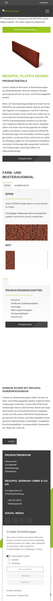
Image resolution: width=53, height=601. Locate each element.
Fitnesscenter (11, 461)
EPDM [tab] (7, 186)
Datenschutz (23, 595)
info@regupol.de (15, 504)
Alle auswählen (25, 569)
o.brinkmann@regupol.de (16, 375)
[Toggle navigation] (47, 11)
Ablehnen (25, 576)
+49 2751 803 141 (13, 371)
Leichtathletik (11, 465)
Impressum (11, 595)
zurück (11, 441)
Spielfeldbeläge (12, 468)
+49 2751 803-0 (14, 500)
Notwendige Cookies (21, 556)
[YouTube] (15, 520)
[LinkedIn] (22, 520)
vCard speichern (12, 378)
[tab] (5, 282)
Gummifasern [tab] (21, 186)
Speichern (25, 582)
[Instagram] (30, 520)
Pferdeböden (10, 471)
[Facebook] (7, 520)
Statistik (15, 560)
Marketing (16, 563)
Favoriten (44, 3)
